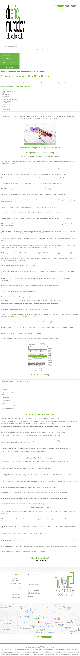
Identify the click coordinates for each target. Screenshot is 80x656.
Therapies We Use (46, 50)
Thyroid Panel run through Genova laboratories (22, 316)
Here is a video (5, 169)
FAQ (67, 5)
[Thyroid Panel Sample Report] (40, 372)
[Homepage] (15, 39)
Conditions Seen (35, 50)
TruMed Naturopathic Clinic (10, 46)
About (54, 5)
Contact (60, 5)
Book (73, 5)
